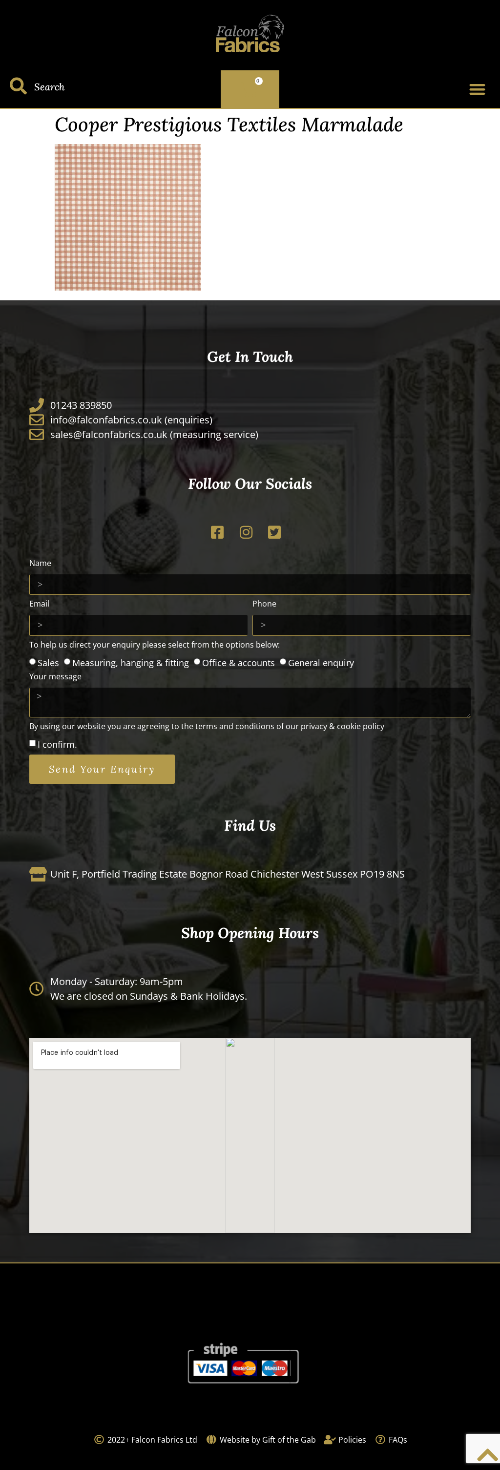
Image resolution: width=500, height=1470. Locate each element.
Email (39, 604)
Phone (264, 604)
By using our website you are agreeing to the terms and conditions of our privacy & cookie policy (206, 727)
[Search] (18, 85)
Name (40, 563)
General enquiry (321, 662)
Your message (55, 677)
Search (49, 87)
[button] (477, 89)
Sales (48, 662)
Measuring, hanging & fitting (130, 662)
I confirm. (57, 744)
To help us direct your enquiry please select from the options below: (154, 645)
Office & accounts (238, 662)
